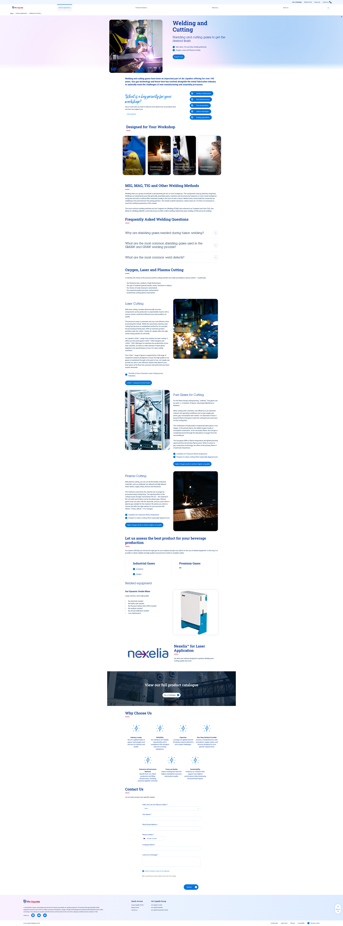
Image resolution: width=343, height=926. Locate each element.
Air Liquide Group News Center (159, 910)
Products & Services (141, 7)
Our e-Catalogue (297, 2)
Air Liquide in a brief (156, 905)
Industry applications (64, 7)
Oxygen (138, 574)
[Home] (17, 7)
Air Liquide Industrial (157, 907)
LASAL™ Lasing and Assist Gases (138, 383)
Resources (317, 2)
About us (285, 7)
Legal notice (284, 923)
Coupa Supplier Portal (137, 905)
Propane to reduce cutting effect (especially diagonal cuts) (197, 457)
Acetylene (139, 569)
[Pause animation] (341, 17)
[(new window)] (33, 915)
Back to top (338, 910)
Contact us (326, 2)
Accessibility (301, 923)
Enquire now (178, 57)
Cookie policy (274, 923)
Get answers (131, 114)
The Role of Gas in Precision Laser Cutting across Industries (145, 374)
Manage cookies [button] (315, 923)
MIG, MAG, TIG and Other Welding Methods (191, 47)
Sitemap (292, 923)
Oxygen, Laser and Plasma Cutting (188, 50)
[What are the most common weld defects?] (171, 257)
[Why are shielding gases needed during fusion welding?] (171, 233)
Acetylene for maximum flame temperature (192, 454)
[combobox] (144, 839)
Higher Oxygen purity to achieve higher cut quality (192, 464)
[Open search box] (328, 8)
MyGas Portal (308, 2)
